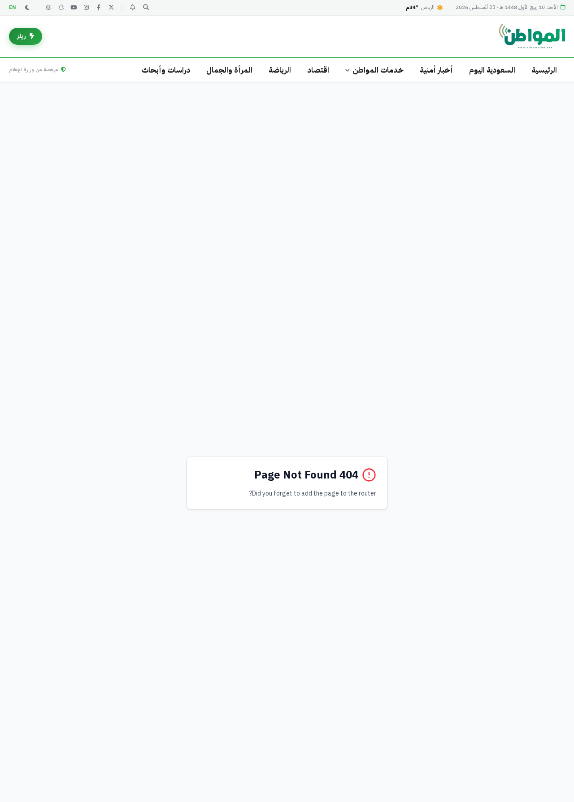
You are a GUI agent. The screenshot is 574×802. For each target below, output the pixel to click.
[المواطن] (532, 36)
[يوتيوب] (73, 7)
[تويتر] (111, 7)
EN (12, 7)
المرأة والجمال (229, 70)
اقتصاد (318, 70)
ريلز (21, 36)
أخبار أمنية (436, 70)
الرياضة (280, 70)
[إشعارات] (132, 7)
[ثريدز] (48, 7)
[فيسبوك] (98, 7)
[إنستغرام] (86, 7)
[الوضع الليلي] (27, 7)
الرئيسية (544, 70)
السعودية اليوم (492, 70)
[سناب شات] (61, 7)
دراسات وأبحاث (166, 70)
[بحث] (146, 7)
